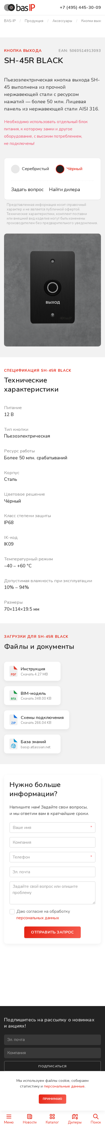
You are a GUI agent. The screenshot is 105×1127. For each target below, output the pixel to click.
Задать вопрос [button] (27, 190)
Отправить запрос (52, 932)
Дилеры (75, 1122)
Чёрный (74, 169)
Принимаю (52, 1099)
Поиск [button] (96, 1122)
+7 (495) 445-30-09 (80, 7)
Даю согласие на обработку (43, 914)
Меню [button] (9, 1122)
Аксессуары (62, 21)
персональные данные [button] (64, 1086)
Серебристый (35, 169)
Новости (30, 1122)
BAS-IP (10, 21)
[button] (52, 287)
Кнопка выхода (23, 50)
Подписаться (52, 1066)
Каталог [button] (52, 1122)
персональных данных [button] (37, 918)
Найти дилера (64, 190)
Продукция (34, 21)
